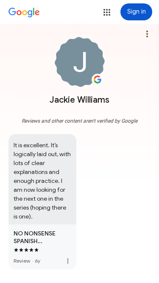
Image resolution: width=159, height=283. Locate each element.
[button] (106, 12)
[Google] (24, 13)
